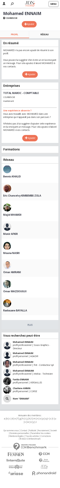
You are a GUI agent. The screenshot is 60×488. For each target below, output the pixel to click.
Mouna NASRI (11, 253)
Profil (14, 34)
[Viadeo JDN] (44, 467)
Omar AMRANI (12, 272)
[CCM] (44, 454)
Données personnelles (19, 433)
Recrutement (43, 430)
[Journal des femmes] (16, 454)
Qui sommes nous (11, 430)
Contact (24, 430)
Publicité (32, 430)
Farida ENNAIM (21, 379)
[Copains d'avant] (16, 467)
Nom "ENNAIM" (21, 398)
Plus (30, 324)
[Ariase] (16, 473)
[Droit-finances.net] (44, 460)
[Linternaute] (16, 460)
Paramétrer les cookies (40, 433)
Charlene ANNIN (21, 388)
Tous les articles (32, 436)
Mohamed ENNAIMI (23, 370)
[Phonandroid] (44, 473)
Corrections (46, 436)
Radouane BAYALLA (15, 310)
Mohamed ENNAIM (23, 341)
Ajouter (30, 24)
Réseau (44, 34)
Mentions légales (16, 436)
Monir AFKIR (10, 234)
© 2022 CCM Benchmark (30, 439)
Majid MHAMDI (12, 214)
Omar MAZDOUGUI (14, 291)
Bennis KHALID (12, 176)
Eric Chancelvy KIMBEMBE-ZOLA (22, 195)
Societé (54, 430)
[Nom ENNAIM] (7, 399)
